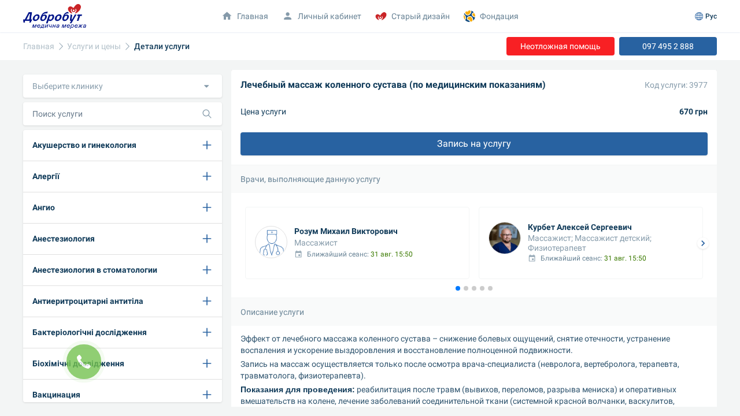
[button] (122, 86)
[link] (38, 46)
